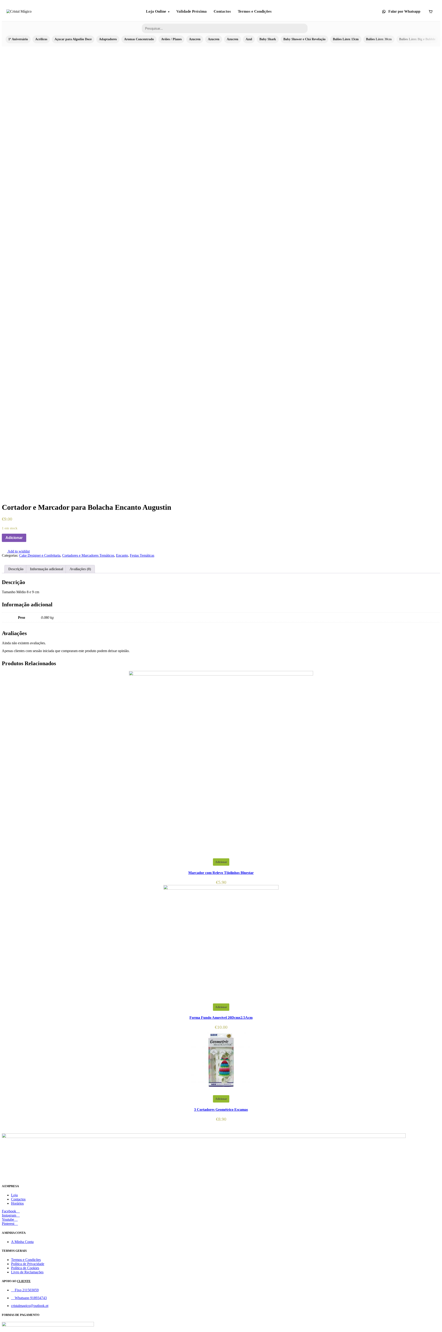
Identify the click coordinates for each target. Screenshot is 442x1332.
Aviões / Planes (171, 39)
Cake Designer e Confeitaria (39, 555)
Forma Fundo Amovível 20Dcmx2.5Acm (221, 1018)
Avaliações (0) (80, 569)
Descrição (15, 569)
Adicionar (14, 538)
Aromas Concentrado (139, 39)
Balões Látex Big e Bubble (417, 39)
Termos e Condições (255, 11)
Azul (249, 39)
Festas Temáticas (142, 555)
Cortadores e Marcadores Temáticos (88, 555)
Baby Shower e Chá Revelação (304, 39)
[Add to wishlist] (28, 538)
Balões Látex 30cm (379, 39)
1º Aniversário (18, 39)
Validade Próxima (191, 11)
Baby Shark (267, 39)
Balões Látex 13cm (346, 39)
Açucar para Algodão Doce (73, 39)
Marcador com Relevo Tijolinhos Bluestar (221, 873)
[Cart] (430, 11)
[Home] (19, 11)
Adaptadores (108, 39)
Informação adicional (46, 569)
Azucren (195, 39)
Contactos (222, 11)
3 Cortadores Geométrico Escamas (221, 1109)
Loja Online (156, 11)
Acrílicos (41, 39)
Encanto (122, 555)
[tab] (15, 569)
